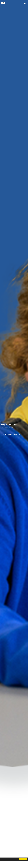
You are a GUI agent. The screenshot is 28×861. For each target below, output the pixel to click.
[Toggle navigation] (25, 3)
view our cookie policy (8, 859)
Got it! (23, 859)
